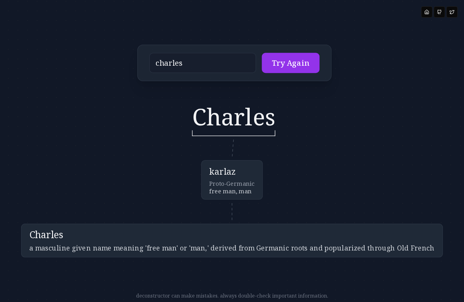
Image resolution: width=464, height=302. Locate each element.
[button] (234, 63)
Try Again (291, 62)
